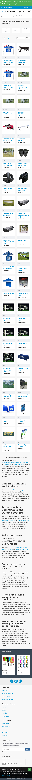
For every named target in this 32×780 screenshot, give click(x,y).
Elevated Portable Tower (23, 294)
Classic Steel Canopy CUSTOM (8, 86)
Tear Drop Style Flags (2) (22, 445)
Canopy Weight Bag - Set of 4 (22, 164)
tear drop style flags (22, 549)
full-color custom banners (19, 547)
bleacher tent (8, 464)
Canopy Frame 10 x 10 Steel (23, 241)
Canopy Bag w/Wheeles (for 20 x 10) (8, 242)
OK (29, 769)
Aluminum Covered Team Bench (22, 268)
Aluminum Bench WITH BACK (8, 214)
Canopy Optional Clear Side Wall (23, 395)
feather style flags (7, 549)
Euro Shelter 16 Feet (22, 319)
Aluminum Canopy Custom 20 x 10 (8, 139)
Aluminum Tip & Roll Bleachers (7, 395)
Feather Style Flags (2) (22, 420)
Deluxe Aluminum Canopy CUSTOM (8, 61)
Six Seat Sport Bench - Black (22, 61)
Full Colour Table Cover (23, 369)
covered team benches (8, 520)
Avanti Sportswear (19, 464)
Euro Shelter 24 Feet (22, 344)
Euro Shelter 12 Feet (7, 319)
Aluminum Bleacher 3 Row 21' (7, 113)
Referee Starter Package (8, 669)
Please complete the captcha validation (6, 757)
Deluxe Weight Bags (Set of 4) (22, 189)
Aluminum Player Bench (23, 139)
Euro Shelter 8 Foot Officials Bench (7, 370)
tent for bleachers (23, 520)
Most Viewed (6, 652)
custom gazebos (22, 490)
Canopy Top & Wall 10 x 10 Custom (8, 267)
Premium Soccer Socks (24, 669)
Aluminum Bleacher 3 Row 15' (22, 87)
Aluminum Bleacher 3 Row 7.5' (22, 113)
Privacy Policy (6, 775)
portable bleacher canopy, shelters (12, 462)
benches (25, 462)
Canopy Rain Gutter (6, 420)
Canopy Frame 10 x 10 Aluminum (8, 164)
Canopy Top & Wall (8, 293)
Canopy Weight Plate (7, 189)
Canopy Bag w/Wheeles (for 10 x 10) (23, 215)
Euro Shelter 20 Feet (7, 344)
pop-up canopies (10, 490)
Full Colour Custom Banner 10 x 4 (8, 446)
